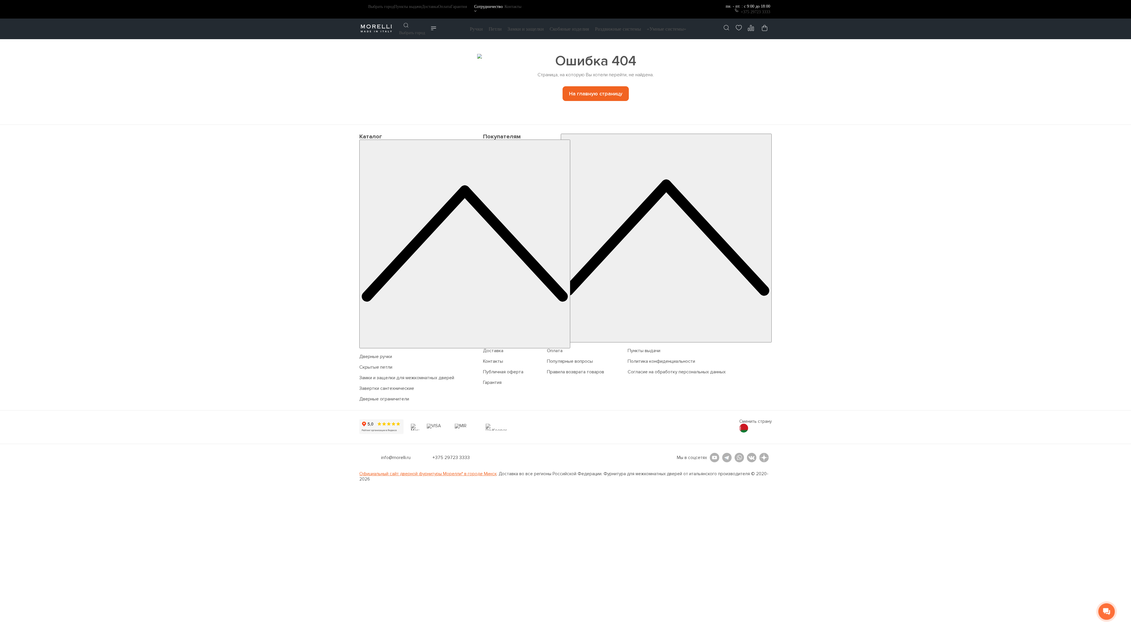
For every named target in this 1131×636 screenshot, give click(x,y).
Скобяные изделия (569, 29)
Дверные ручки (375, 357)
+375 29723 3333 (755, 12)
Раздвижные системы (618, 29)
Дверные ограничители (384, 399)
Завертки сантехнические (386, 388)
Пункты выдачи (408, 7)
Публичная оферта (503, 372)
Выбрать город (381, 7)
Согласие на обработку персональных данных (677, 372)
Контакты (513, 7)
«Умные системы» (666, 29)
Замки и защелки (525, 29)
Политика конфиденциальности (661, 361)
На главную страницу (595, 93)
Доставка (430, 7)
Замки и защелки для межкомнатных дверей (406, 378)
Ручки (476, 29)
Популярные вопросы (570, 361)
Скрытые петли (375, 367)
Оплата (444, 7)
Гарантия (459, 7)
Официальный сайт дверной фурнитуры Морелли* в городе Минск (428, 473)
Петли (495, 29)
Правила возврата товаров (575, 372)
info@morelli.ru (396, 458)
